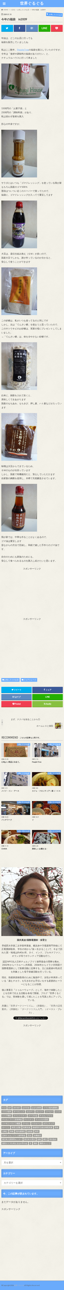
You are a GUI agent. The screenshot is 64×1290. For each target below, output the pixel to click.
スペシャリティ (20, 1115)
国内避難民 (20, 1131)
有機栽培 (37, 1135)
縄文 (45, 1139)
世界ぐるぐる (32, 3)
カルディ (30, 1111)
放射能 (30, 1131)
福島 (39, 1139)
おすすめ (26, 1108)
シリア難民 (6, 1115)
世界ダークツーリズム (22, 1005)
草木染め (52, 1139)
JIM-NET (16, 1108)
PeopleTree (23, 49)
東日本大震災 (29, 1139)
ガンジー (39, 1111)
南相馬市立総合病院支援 (42, 1127)
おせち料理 (36, 1108)
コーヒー (49, 1111)
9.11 (4, 1108)
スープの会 (32, 1115)
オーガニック (19, 1111)
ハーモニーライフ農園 (11, 1123)
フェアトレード (30, 680)
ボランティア (48, 1123)
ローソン (5, 1127)
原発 (56, 1127)
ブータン (26, 1123)
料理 (37, 1131)
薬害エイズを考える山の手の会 (14, 1143)
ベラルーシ (36, 1123)
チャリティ (28, 1119)
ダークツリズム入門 (32, 1009)
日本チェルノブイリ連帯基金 (13, 1135)
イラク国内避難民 (50, 1108)
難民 (35, 1143)
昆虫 (29, 1135)
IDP (9, 1108)
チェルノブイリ (46, 1115)
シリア (58, 1111)
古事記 (5, 1131)
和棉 (12, 1131)
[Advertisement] (32, 591)
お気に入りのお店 (11, 680)
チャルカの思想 (42, 1119)
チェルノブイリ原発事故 (12, 1119)
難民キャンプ (45, 1143)
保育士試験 (16, 1127)
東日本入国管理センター (12, 1139)
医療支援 (26, 1127)
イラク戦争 (6, 1111)
